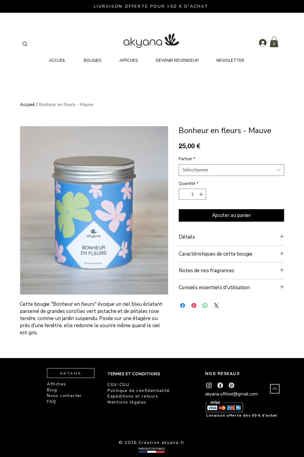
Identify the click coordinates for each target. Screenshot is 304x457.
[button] (274, 42)
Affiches (56, 384)
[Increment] (201, 194)
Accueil (27, 104)
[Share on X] (216, 305)
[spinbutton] (192, 194)
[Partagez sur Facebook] (182, 305)
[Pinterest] (231, 385)
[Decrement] (183, 194)
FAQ (51, 401)
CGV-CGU (118, 384)
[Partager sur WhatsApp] (205, 305)
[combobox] (231, 170)
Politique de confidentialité (138, 390)
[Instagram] (209, 385)
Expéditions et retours (132, 396)
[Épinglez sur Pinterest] (193, 305)
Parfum (187, 159)
